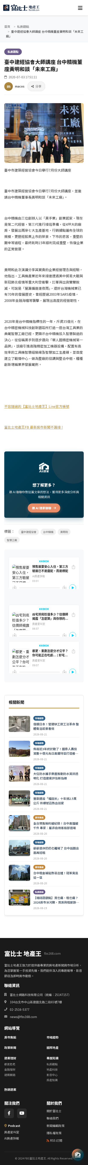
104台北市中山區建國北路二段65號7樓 (36, 1002)
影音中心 (52, 1075)
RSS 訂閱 (56, 1140)
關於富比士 (54, 1111)
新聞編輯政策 (56, 1125)
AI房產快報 (11, 1138)
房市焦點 (10, 1037)
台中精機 (48, 532)
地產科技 (52, 1069)
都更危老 (9, 1064)
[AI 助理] (78, 1155)
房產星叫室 (11, 1132)
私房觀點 (23, 26)
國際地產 (53, 1047)
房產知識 (52, 1080)
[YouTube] (22, 1113)
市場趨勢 (53, 1037)
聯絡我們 (53, 1118)
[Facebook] (9, 1113)
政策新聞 (10, 1047)
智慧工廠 (12, 540)
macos (19, 86)
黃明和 (64, 532)
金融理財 (9, 1069)
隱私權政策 (54, 1133)
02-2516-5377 (19, 1009)
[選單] (80, 8)
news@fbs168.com (23, 1017)
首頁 (7, 26)
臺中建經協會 (28, 532)
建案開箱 (9, 1075)
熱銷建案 (10, 1089)
